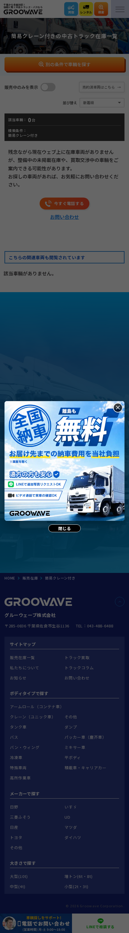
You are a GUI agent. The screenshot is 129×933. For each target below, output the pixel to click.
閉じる (64, 528)
